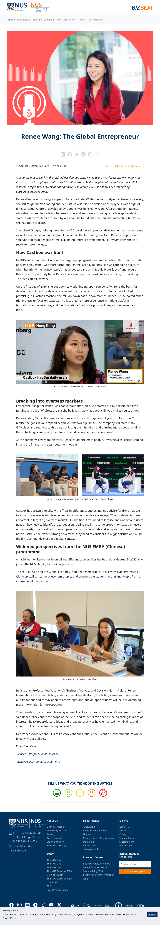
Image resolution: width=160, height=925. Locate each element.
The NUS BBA (54, 859)
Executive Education (57, 889)
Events (122, 830)
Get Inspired (23, 19)
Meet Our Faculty (66, 19)
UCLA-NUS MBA (55, 874)
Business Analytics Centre (96, 863)
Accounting (89, 826)
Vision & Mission (55, 841)
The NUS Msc (54, 863)
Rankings (52, 834)
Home (11, 19)
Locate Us (19, 851)
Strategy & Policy (92, 849)
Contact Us (125, 826)
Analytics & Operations (95, 830)
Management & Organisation (98, 837)
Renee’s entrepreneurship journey (37, 754)
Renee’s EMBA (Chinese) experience (38, 761)
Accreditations (54, 837)
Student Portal (126, 837)
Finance (87, 834)
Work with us (126, 845)
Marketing (88, 841)
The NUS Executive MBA (59, 871)
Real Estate (89, 845)
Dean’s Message (55, 826)
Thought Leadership (44, 19)
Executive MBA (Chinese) (117, 166)
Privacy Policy (9, 918)
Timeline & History (56, 845)
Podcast (82, 19)
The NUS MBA (54, 867)
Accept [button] (152, 914)
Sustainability (96, 19)
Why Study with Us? (57, 830)
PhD (49, 886)
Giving (122, 834)
